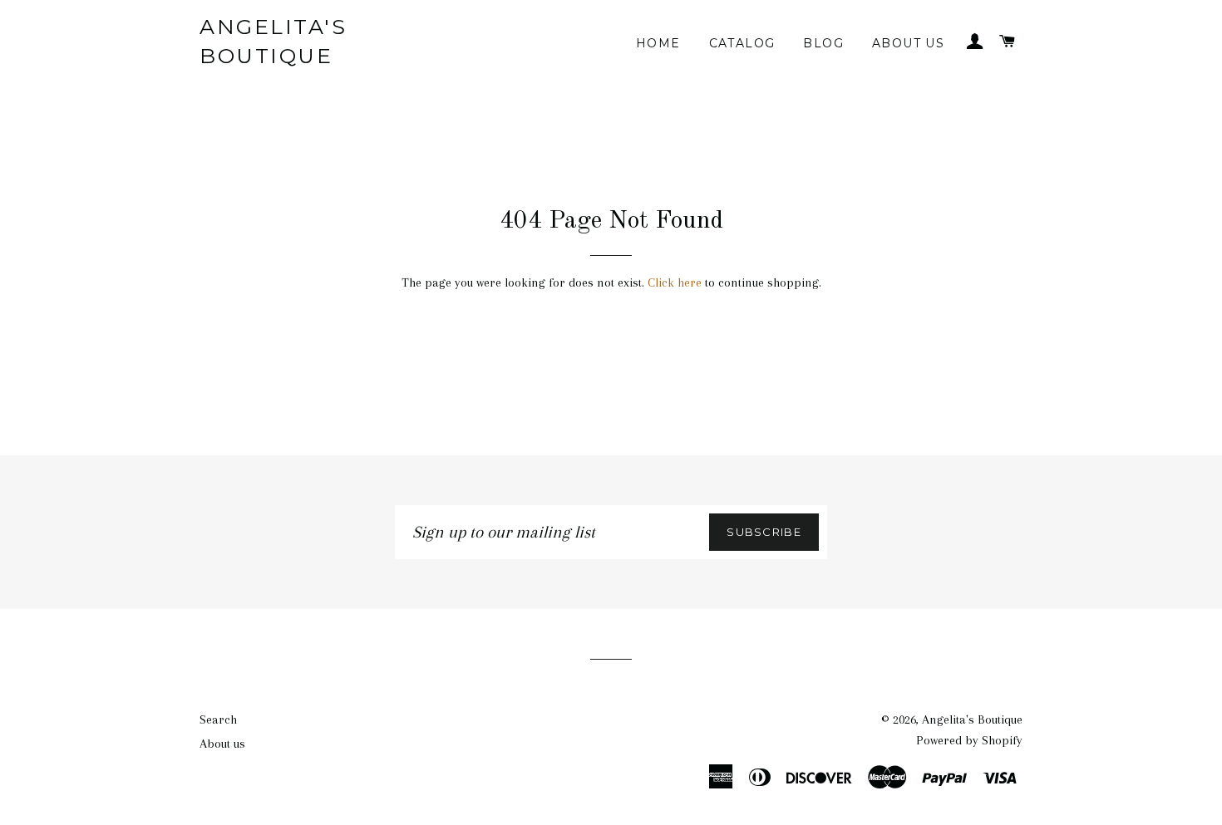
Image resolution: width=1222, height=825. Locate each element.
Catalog (742, 43)
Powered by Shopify (969, 740)
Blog (823, 43)
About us (908, 43)
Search (218, 719)
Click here (675, 282)
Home (658, 43)
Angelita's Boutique (273, 41)
